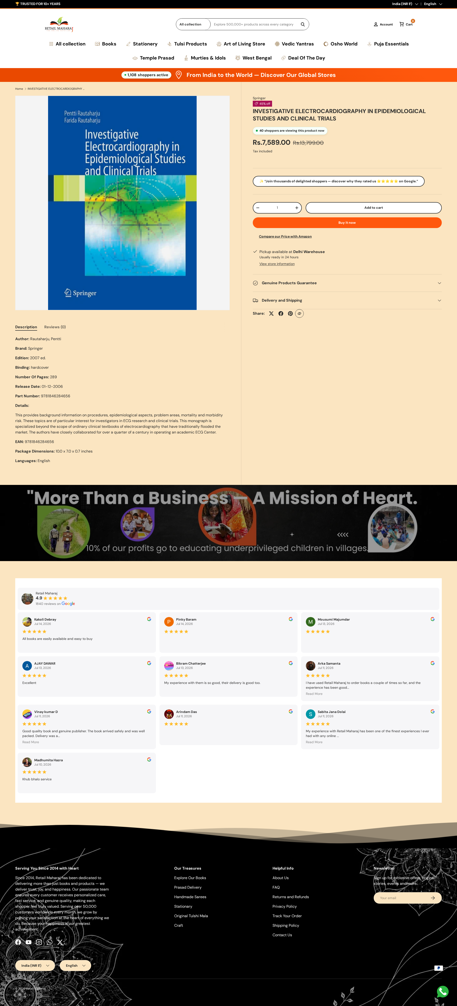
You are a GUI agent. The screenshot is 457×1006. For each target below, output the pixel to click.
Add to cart (373, 208)
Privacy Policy (285, 906)
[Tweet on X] (271, 313)
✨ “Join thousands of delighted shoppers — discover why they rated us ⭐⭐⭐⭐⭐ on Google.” (338, 181)
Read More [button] (314, 694)
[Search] (303, 24)
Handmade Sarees (190, 896)
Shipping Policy (286, 925)
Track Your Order (287, 915)
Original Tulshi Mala (191, 915)
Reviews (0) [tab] (55, 326)
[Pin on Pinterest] (290, 313)
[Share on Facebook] (281, 313)
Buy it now (347, 222)
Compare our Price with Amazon (285, 236)
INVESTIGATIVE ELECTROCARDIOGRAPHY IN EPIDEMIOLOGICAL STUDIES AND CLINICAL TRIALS (56, 89)
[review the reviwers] (149, 620)
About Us (281, 877)
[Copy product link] (299, 313)
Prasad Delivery (188, 887)
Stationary (183, 906)
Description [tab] (26, 326)
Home (19, 89)
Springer (259, 98)
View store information (277, 264)
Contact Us (282, 934)
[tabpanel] (122, 400)
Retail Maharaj (35, 989)
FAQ (276, 887)
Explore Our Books (190, 877)
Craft (178, 925)
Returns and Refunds (291, 896)
